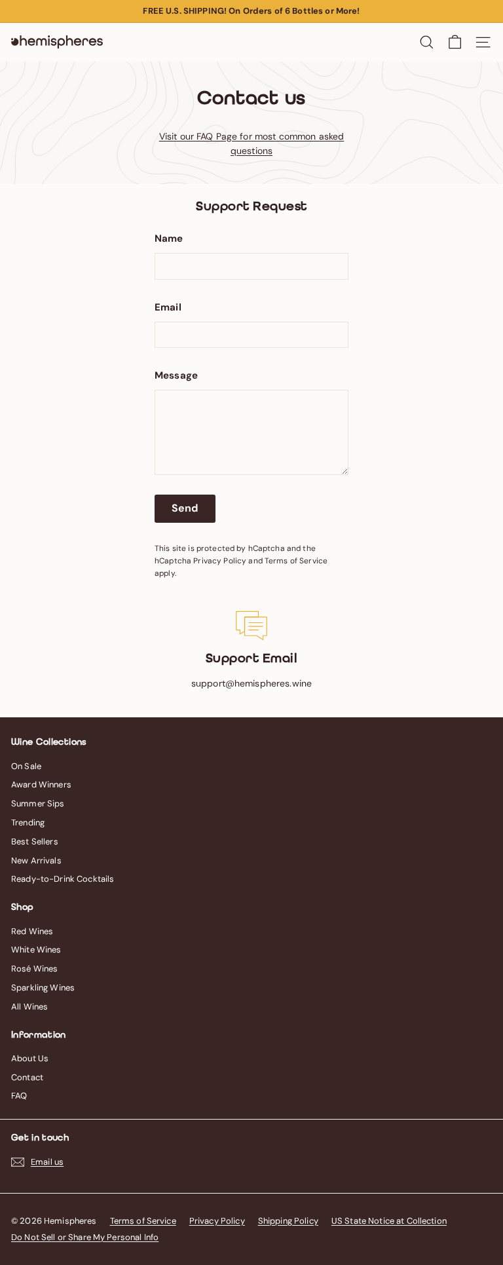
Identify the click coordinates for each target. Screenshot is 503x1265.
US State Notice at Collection (389, 1220)
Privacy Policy (219, 561)
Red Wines (32, 931)
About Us (29, 1058)
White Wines (36, 949)
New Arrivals (36, 860)
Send (185, 508)
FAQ (19, 1095)
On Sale (26, 766)
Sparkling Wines (43, 987)
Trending (28, 822)
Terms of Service (296, 561)
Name (169, 238)
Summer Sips (38, 803)
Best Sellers (34, 841)
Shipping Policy (288, 1220)
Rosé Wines (34, 968)
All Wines (29, 1006)
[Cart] (454, 42)
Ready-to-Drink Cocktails (62, 878)
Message (176, 375)
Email (168, 307)
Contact (27, 1077)
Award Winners (41, 784)
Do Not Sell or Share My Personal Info (84, 1237)
